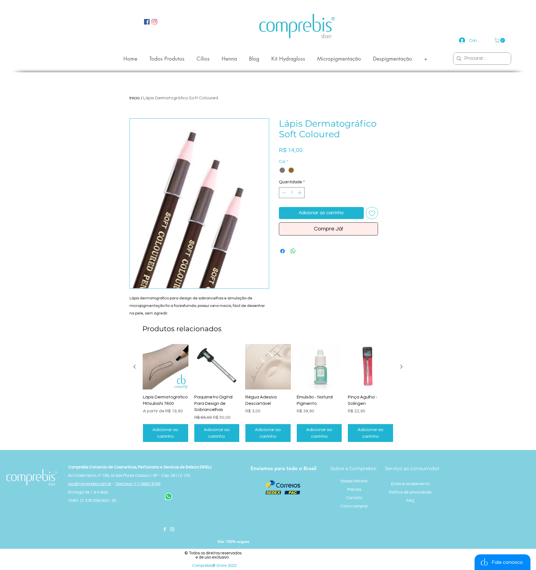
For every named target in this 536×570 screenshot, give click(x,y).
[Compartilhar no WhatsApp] (293, 251)
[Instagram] (172, 529)
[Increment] (300, 192)
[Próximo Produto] (401, 366)
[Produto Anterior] (134, 366)
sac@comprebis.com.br (89, 484)
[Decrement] (283, 192)
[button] (500, 40)
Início (135, 98)
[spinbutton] (291, 192)
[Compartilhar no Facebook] (282, 251)
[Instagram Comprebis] (154, 22)
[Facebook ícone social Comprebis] (147, 22)
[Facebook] (165, 529)
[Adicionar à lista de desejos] (372, 213)
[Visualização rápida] (165, 367)
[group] (268, 393)
